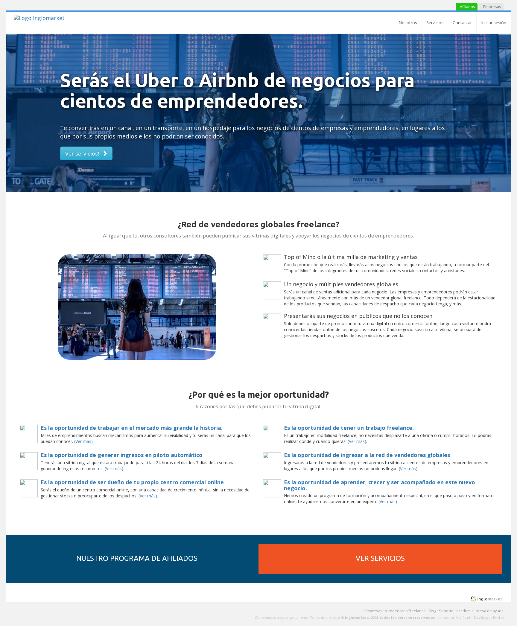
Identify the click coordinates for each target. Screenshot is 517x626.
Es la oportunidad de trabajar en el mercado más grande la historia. (132, 427)
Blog (432, 610)
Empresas (373, 610)
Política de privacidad (325, 618)
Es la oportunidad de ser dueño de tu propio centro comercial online (132, 482)
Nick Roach (463, 618)
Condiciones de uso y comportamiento (281, 618)
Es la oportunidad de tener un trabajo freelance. (349, 427)
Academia (465, 610)
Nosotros (408, 22)
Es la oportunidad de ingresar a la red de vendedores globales (367, 455)
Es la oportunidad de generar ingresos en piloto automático (122, 455)
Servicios (434, 22)
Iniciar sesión (493, 22)
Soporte (446, 610)
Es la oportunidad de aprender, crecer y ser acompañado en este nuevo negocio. (379, 485)
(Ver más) (83, 441)
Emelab (498, 618)
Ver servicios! (83, 153)
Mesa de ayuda (490, 610)
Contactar (462, 22)
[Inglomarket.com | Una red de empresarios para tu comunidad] (39, 18)
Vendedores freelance (405, 610)
